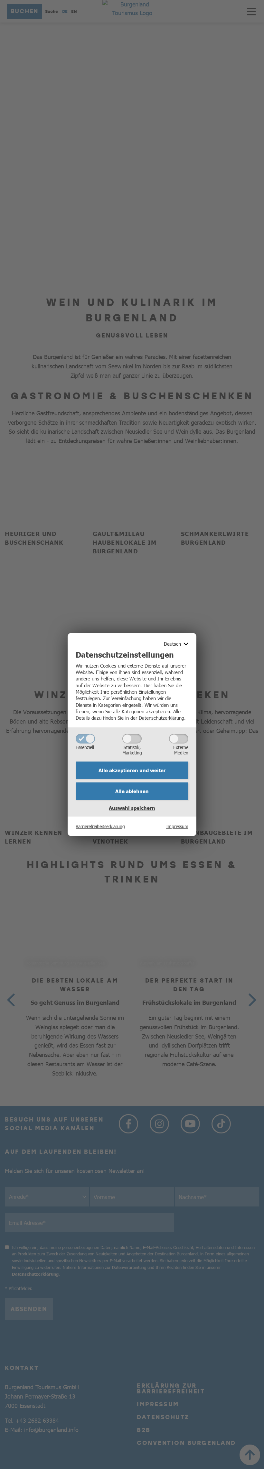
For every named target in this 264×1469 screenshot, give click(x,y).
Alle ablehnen (132, 791)
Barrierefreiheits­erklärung (100, 826)
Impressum (177, 826)
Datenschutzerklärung (161, 718)
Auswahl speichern (132, 808)
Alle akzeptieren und (132, 770)
